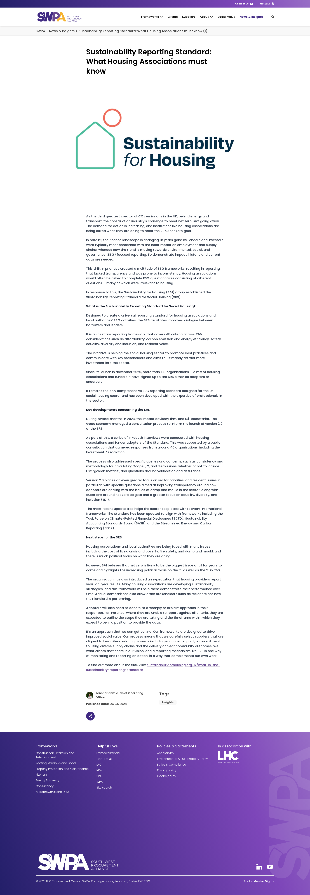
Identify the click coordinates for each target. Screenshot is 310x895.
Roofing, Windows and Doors (56, 763)
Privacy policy (166, 770)
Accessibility (165, 753)
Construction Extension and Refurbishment (55, 755)
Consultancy (45, 786)
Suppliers (189, 17)
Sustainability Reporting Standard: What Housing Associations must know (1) (143, 31)
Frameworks (150, 17)
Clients (173, 17)
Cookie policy (166, 776)
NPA (99, 770)
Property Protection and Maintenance (62, 769)
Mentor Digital (263, 881)
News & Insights (251, 17)
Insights (168, 702)
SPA (99, 776)
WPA (100, 782)
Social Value (226, 17)
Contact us (104, 759)
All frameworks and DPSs (52, 792)
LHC (99, 765)
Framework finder (108, 753)
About (204, 17)
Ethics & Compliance (171, 765)
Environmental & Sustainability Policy (182, 759)
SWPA (40, 31)
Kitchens (42, 775)
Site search (104, 787)
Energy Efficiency (47, 780)
